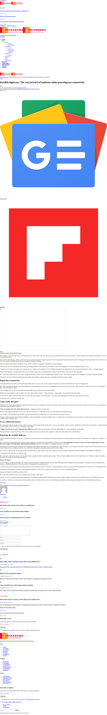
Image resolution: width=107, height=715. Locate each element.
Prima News (7, 87)
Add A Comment (4, 522)
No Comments (19, 87)
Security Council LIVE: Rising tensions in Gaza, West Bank (15, 517)
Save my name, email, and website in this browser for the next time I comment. (21, 546)
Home (3, 39)
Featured (1, 78)
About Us (4, 67)
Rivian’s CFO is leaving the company (8, 16)
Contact (4, 66)
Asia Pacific (10, 49)
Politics (6, 42)
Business (10, 54)
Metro (6, 57)
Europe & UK (11, 50)
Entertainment (8, 60)
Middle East (10, 52)
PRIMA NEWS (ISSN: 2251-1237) (13, 702)
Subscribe (2, 36)
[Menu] (0, 70)
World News (7, 46)
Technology (7, 56)
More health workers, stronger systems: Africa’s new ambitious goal (14, 10)
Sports (6, 59)
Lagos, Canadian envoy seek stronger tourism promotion (12, 21)
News (3, 40)
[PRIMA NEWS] (23, 34)
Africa (9, 47)
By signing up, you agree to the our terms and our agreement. (21, 630)
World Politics (11, 45)
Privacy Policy (30, 630)
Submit (17, 710)
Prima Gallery (5, 63)
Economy (7, 53)
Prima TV (4, 61)
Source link (3, 482)
